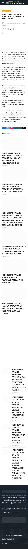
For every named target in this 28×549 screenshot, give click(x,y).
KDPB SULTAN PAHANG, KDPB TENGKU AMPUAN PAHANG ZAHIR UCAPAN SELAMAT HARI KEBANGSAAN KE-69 (12, 158)
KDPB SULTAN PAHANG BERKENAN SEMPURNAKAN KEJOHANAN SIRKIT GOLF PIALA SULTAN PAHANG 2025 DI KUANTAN (19, 379)
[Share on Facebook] (3, 29)
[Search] (25, 2)
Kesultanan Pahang (11, 23)
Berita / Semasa (6, 11)
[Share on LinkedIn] (10, 29)
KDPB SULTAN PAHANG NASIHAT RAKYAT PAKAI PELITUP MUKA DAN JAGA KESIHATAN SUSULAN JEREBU (13, 309)
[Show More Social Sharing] (16, 29)
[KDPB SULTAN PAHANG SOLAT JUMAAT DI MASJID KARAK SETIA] (14, 33)
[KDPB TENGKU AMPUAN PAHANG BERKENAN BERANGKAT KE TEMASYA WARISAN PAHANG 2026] (14, 175)
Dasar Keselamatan (12, 512)
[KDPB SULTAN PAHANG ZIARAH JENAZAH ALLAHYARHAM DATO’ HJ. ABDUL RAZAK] (14, 266)
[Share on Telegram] (13, 29)
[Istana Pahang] (15, 2)
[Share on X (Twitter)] (5, 29)
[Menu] (3, 2)
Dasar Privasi (4, 512)
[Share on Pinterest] (8, 29)
